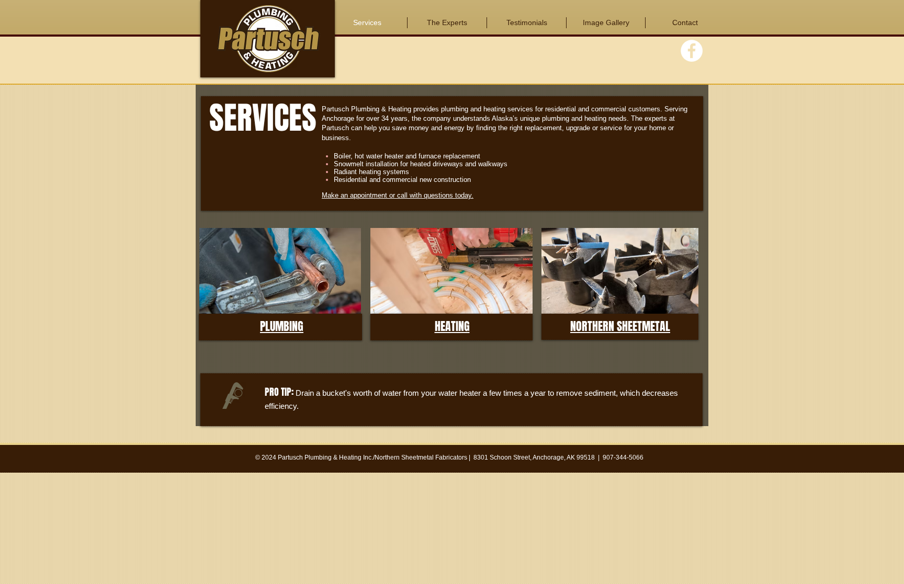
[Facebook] (692, 51)
